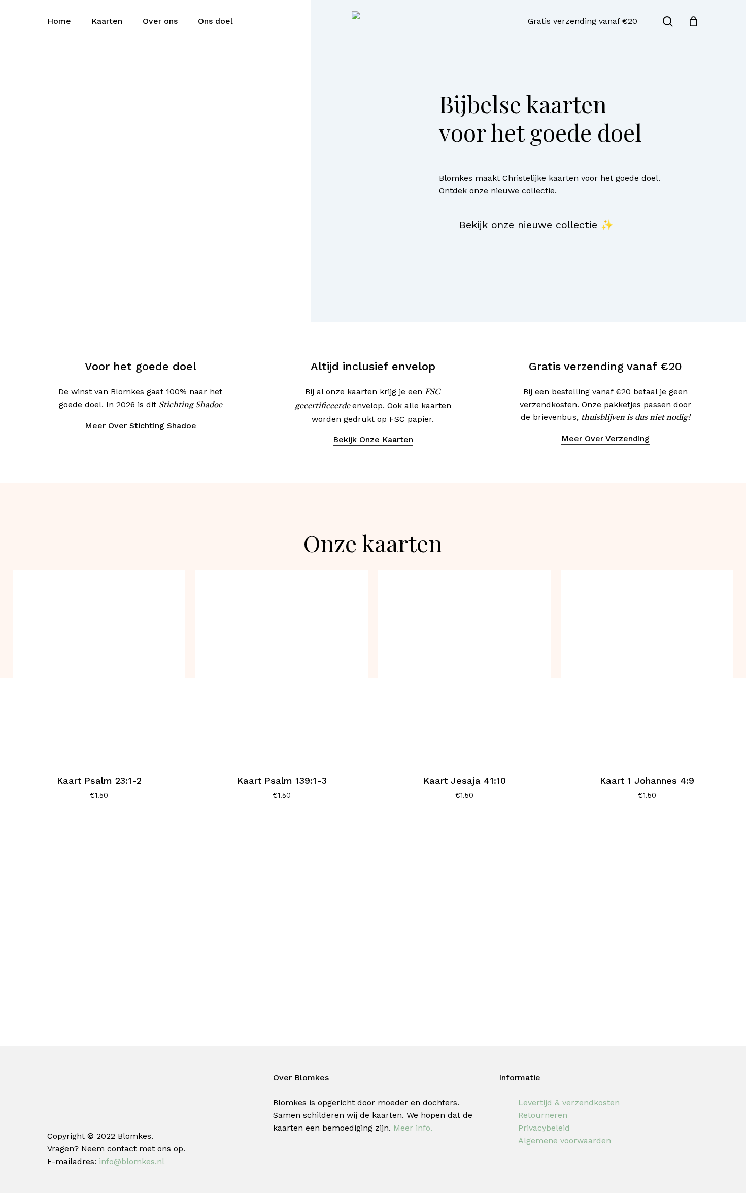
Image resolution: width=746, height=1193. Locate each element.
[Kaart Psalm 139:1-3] (281, 665)
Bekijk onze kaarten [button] (373, 439)
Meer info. (412, 1128)
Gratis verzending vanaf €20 (582, 21)
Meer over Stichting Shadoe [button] (140, 425)
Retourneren (542, 1115)
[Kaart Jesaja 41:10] (464, 665)
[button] (526, 225)
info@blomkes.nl (131, 1161)
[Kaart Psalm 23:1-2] (99, 665)
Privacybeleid (544, 1128)
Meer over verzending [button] (605, 438)
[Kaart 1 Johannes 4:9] (647, 665)
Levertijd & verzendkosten (569, 1102)
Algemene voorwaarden (564, 1140)
